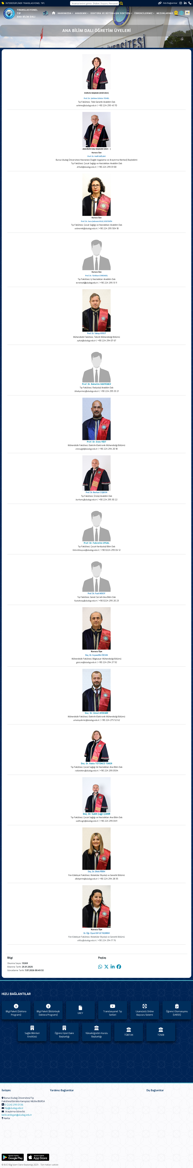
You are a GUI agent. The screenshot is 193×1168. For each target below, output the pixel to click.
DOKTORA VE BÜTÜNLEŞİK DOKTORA (111, 13)
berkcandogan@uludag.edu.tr (17, 1114)
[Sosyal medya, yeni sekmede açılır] (180, 3)
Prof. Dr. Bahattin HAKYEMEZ (96, 384)
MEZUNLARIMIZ (165, 13)
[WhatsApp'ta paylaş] (100, 966)
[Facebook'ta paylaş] (119, 966)
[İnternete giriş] (181, 13)
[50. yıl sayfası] (46, 13)
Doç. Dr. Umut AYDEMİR (96, 713)
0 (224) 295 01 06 (14, 1104)
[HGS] (187, 12)
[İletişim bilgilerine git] (189, 3)
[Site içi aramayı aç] (121, 3)
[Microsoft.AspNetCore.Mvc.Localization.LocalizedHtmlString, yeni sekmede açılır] (13, 1157)
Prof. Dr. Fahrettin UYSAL (96, 543)
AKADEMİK (81, 13)
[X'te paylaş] (106, 966)
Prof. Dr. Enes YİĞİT (96, 442)
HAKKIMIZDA (64, 13)
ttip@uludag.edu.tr (14, 1108)
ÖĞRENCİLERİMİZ (143, 13)
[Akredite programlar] (176, 13)
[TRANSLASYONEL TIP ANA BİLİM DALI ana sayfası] (9, 13)
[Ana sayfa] (54, 13)
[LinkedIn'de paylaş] (113, 966)
